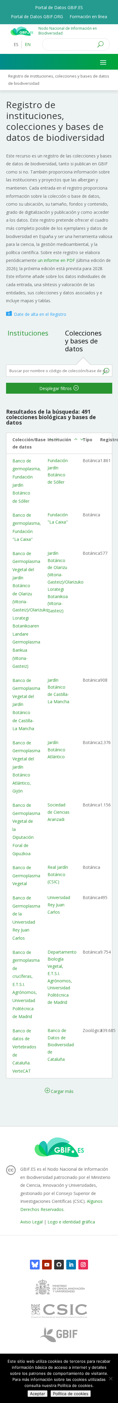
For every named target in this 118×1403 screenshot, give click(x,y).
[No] (110, 1378)
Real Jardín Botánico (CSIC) (58, 874)
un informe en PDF (56, 260)
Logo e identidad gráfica (71, 1222)
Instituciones (28, 332)
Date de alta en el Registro (40, 314)
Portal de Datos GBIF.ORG (37, 17)
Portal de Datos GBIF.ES (59, 7)
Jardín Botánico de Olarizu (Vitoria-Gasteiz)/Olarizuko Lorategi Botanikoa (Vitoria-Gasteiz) (66, 582)
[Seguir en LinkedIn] (71, 1264)
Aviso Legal (31, 1222)
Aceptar (37, 1393)
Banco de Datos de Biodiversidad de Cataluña (61, 1044)
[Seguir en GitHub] (59, 1264)
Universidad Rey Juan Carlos (59, 905)
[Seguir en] (35, 1264)
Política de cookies (70, 1393)
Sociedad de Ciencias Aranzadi (59, 812)
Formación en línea (88, 17)
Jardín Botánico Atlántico (56, 750)
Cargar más (62, 1091)
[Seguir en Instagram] (83, 1264)
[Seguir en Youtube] (47, 1264)
